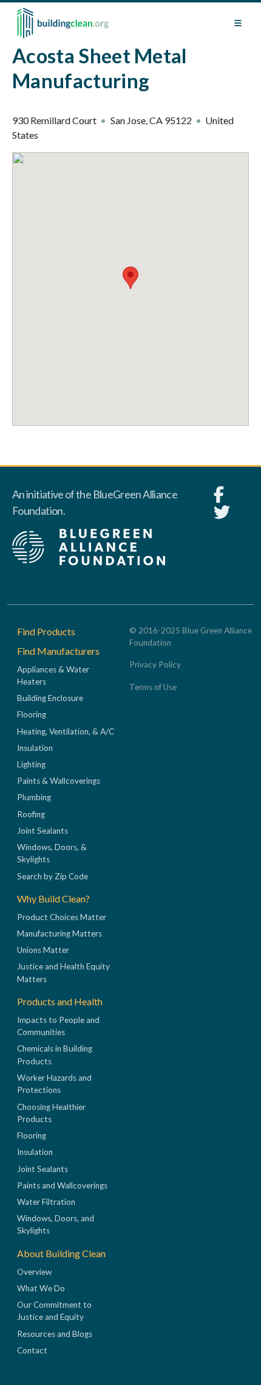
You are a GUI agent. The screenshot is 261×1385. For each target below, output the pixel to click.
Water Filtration (46, 1202)
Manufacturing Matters (59, 933)
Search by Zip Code (52, 876)
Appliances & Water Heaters (53, 675)
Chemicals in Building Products (54, 1055)
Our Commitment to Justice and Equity (54, 1311)
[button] (130, 278)
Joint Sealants (42, 831)
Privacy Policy (155, 664)
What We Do (41, 1288)
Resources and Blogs (54, 1334)
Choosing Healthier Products (51, 1113)
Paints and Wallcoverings (62, 1185)
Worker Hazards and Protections (54, 1084)
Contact (32, 1350)
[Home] (63, 23)
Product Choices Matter (61, 917)
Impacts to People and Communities (58, 1026)
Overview (34, 1272)
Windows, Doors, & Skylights (52, 853)
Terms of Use (153, 687)
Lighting (31, 764)
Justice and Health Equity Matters (63, 972)
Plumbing (34, 797)
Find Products (46, 631)
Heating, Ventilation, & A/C (65, 731)
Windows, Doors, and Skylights (55, 1224)
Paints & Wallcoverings (58, 781)
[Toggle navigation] (238, 23)
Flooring (31, 714)
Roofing (31, 814)
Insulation (35, 748)
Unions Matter (43, 950)
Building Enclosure (50, 698)
